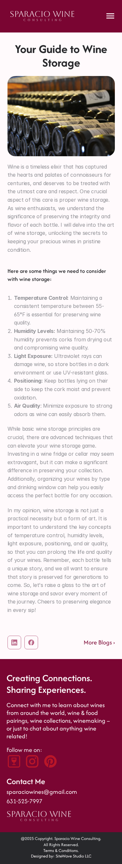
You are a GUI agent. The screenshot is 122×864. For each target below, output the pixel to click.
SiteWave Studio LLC (73, 856)
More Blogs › (99, 642)
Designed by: (43, 856)
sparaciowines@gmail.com (42, 791)
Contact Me (26, 781)
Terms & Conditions (60, 850)
